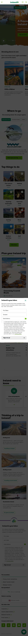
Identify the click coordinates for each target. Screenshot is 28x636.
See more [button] (14, 244)
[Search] (26, 2)
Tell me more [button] (10, 34)
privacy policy (18, 333)
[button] (25, 300)
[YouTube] (19, 625)
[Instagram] (8, 625)
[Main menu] (2, 2)
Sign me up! (6, 337)
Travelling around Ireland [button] (10, 480)
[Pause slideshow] (3, 41)
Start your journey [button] (13, 157)
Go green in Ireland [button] (9, 512)
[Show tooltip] (26, 319)
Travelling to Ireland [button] (9, 448)
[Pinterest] (14, 625)
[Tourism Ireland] (14, 2)
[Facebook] (3, 625)
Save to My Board (19, 7)
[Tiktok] (24, 625)
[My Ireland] (22, 2)
